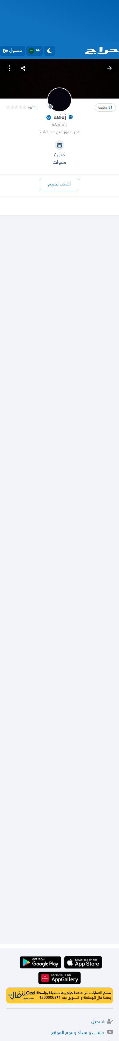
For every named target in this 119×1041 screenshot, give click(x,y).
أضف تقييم (59, 184)
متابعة (105, 108)
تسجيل (97, 1022)
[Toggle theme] (49, 51)
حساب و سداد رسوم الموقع (77, 1033)
